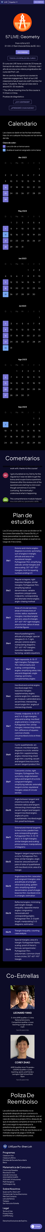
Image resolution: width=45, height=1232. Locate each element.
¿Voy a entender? (22, 102)
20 (5, 389)
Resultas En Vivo (9, 1172)
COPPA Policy (8, 1216)
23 (6, 193)
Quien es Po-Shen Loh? (11, 1192)
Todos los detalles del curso (22, 58)
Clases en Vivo (8, 1155)
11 (5, 282)
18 (5, 288)
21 (5, 241)
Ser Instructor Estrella (11, 1203)
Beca (5, 1162)
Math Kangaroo (8, 1182)
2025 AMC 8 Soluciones (12, 1179)
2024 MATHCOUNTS (10, 1177)
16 (5, 187)
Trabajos (6, 1201)
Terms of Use (8, 1211)
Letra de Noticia (9, 1199)
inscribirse (23, 52)
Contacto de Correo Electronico (15, 1194)
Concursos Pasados (10, 1170)
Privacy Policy (8, 1213)
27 (5, 395)
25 (6, 294)
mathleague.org (9, 1184)
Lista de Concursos (10, 1175)
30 (5, 199)
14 (5, 235)
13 (5, 383)
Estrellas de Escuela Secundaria (15, 1160)
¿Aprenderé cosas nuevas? (22, 108)
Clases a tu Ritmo (9, 1158)
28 (6, 247)
